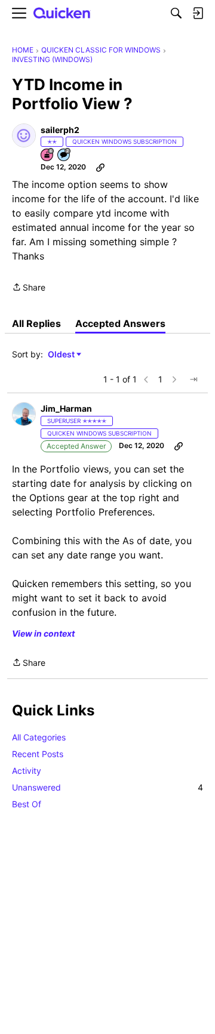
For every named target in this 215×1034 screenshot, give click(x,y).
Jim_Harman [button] (66, 408)
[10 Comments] (64, 155)
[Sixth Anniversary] (48, 155)
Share (28, 288)
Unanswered (107, 787)
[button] (24, 135)
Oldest (62, 354)
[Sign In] (197, 13)
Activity (26, 771)
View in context (43, 633)
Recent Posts (37, 754)
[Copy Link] (100, 167)
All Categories (39, 737)
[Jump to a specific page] (193, 379)
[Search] (176, 13)
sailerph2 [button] (60, 130)
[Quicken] (62, 13)
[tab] (36, 323)
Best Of (26, 804)
